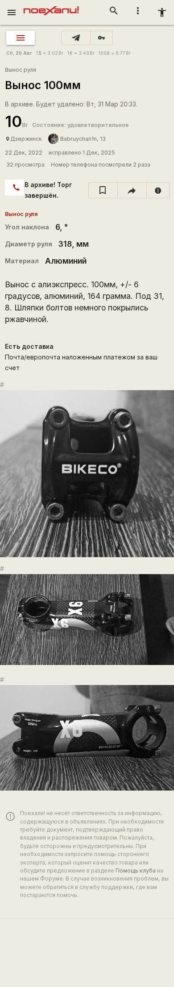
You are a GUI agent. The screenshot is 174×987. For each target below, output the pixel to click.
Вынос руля (20, 69)
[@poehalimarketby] (76, 38)
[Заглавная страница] (51, 6)
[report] (158, 190)
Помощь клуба (136, 870)
